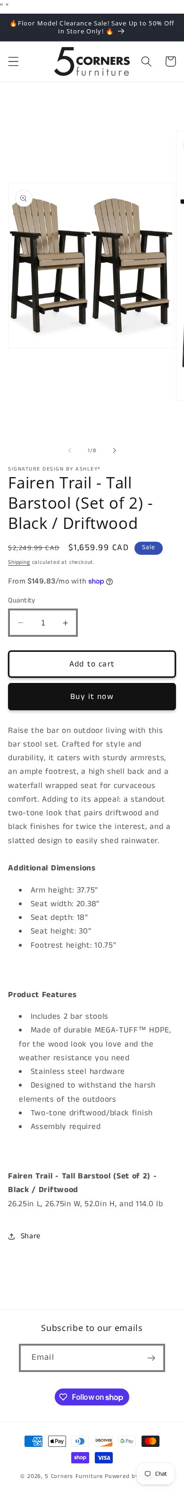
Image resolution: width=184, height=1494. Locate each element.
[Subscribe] (151, 1358)
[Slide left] (69, 450)
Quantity (21, 600)
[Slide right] (114, 450)
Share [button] (31, 1236)
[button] (13, 61)
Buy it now (92, 696)
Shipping (19, 562)
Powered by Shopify (134, 1476)
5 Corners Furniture (74, 1476)
